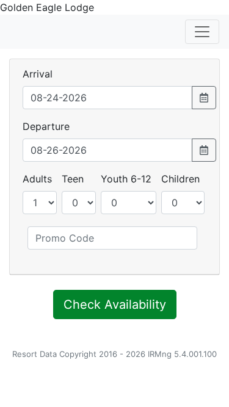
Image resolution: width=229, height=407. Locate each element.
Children (180, 179)
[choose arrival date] (204, 97)
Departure (46, 126)
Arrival (38, 74)
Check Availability (115, 304)
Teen (73, 179)
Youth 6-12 (126, 179)
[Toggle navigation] (202, 32)
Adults (37, 179)
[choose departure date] (204, 150)
